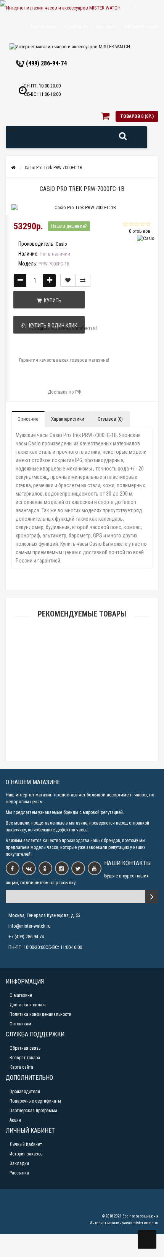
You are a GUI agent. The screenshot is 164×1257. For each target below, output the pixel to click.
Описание (28, 419)
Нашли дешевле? (69, 226)
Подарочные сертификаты (35, 1101)
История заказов (26, 1154)
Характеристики (67, 419)
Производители (25, 1091)
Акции (15, 1120)
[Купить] (64, 642)
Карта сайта (21, 1067)
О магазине (21, 995)
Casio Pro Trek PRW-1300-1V (82, 687)
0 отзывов (140, 231)
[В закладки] (68, 280)
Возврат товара (25, 1057)
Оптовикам (20, 1024)
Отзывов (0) (110, 419)
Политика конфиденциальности (40, 1014)
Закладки (19, 1163)
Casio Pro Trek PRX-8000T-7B (82, 758)
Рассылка (19, 1173)
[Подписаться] (151, 896)
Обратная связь (25, 1048)
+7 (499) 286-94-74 (42, 63)
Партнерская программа (33, 1110)
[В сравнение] (82, 280)
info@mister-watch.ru (29, 926)
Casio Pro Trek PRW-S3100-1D (82, 722)
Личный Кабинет (26, 1144)
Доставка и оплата (28, 1005)
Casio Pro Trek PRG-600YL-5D (82, 651)
